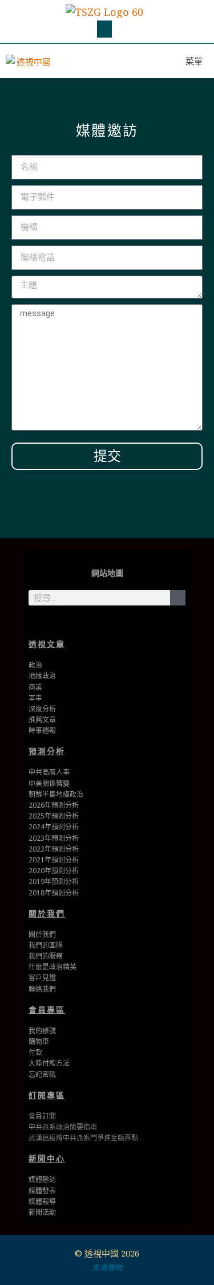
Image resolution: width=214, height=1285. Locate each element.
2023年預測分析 (54, 838)
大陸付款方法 (49, 1063)
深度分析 (42, 709)
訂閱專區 (47, 1095)
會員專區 (47, 1009)
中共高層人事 (49, 772)
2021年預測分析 (54, 860)
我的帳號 (42, 1031)
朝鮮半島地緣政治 (56, 794)
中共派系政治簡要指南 (63, 1127)
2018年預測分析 (54, 893)
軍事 (35, 698)
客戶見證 (42, 978)
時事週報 (42, 730)
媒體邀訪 (42, 1179)
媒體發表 (42, 1191)
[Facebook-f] (107, 623)
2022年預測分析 (54, 849)
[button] (104, 29)
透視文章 (47, 644)
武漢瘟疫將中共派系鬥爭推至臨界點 (83, 1138)
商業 (35, 687)
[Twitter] (89, 623)
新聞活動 (42, 1212)
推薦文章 (42, 720)
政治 (35, 665)
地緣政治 (42, 676)
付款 (35, 1052)
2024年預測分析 (54, 827)
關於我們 (47, 913)
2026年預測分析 (54, 805)
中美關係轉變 (49, 783)
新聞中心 (47, 1158)
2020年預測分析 (54, 870)
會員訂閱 (42, 1116)
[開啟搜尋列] (141, 61)
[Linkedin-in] (125, 623)
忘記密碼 (42, 1074)
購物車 (39, 1041)
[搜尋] (177, 597)
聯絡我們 (42, 989)
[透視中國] (29, 61)
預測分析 (47, 751)
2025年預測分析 (54, 816)
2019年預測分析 (54, 881)
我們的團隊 (46, 945)
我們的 (39, 956)
